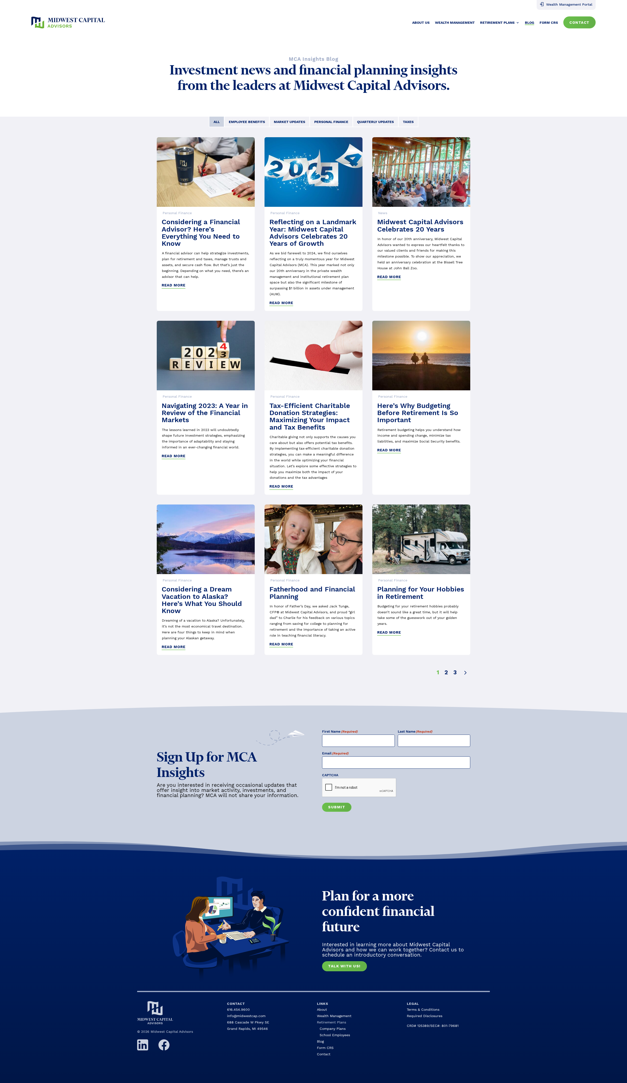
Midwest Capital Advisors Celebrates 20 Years (420, 225)
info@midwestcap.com (246, 1016)
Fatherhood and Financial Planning (312, 592)
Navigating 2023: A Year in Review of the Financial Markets (205, 413)
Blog (529, 23)
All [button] (217, 122)
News (382, 213)
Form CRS (549, 23)
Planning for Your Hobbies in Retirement (420, 592)
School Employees (335, 1035)
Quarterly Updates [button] (375, 122)
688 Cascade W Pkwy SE (248, 1022)
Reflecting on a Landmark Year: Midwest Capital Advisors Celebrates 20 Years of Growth (312, 232)
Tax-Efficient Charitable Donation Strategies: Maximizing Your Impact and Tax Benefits (309, 416)
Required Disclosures (424, 1016)
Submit (336, 807)
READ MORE (173, 285)
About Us (421, 23)
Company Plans (333, 1029)
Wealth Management (455, 23)
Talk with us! (344, 966)
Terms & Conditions (423, 1009)
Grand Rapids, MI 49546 (247, 1029)
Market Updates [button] (289, 122)
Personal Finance (177, 213)
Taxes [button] (408, 122)
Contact (579, 22)
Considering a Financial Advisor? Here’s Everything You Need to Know (201, 232)
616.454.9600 (238, 1009)
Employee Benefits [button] (247, 122)
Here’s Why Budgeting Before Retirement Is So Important (417, 413)
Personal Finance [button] (331, 122)
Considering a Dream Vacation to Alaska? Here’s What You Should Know (202, 600)
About (322, 1009)
